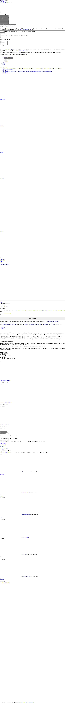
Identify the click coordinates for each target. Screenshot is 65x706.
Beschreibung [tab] (3, 327)
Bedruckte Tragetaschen (6, 582)
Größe (1, 311)
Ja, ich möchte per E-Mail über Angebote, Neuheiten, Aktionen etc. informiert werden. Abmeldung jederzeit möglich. (19, 31)
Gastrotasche (37, 324)
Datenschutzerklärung (9, 28)
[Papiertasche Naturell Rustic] (12, 400)
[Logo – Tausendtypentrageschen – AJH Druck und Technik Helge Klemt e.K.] (32, 11)
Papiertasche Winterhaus (5, 424)
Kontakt (22, 702)
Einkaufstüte (27, 324)
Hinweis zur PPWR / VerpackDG (53, 321)
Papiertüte (50, 324)
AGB (19, 702)
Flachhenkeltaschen (32, 324)
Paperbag (40, 324)
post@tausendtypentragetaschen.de (25, 29)
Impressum (25, 702)
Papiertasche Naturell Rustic (6, 402)
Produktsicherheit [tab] (3, 328)
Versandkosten (6, 306)
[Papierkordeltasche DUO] (12, 378)
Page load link (2, 703)
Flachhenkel (4, 324)
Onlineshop (8, 324)
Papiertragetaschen (13, 324)
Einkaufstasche (22, 324)
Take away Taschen (55, 324)
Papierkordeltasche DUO (5, 380)
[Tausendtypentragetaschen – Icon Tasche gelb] (33, 97)
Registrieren (5, 61)
